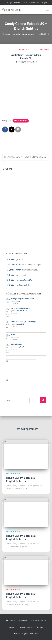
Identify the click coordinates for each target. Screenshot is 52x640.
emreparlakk (20, 324)
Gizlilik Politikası (38, 621)
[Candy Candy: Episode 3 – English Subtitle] (26, 570)
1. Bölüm (11, 275)
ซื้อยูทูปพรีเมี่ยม (25, 285)
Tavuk (18, 301)
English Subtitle (20, 121)
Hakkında (17, 3)
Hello (13, 335)
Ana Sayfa (9, 3)
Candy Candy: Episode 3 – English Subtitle (22, 595)
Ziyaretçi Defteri (34, 3)
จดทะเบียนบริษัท (25, 280)
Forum (25, 3)
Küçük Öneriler (16, 344)
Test (17, 337)
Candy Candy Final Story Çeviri (22, 299)
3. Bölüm (11, 280)
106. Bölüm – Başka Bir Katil (19, 265)
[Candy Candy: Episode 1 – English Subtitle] (26, 454)
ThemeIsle (33, 634)
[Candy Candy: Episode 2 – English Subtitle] (26, 512)
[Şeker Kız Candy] (12, 10)
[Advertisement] (26, 222)
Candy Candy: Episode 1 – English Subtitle (21, 479)
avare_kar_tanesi (21, 311)
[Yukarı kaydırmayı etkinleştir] (46, 634)
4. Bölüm (11, 259)
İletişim (44, 3)
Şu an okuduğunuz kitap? (20, 308)
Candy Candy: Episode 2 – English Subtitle (22, 537)
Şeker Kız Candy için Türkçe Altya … (24, 321)
